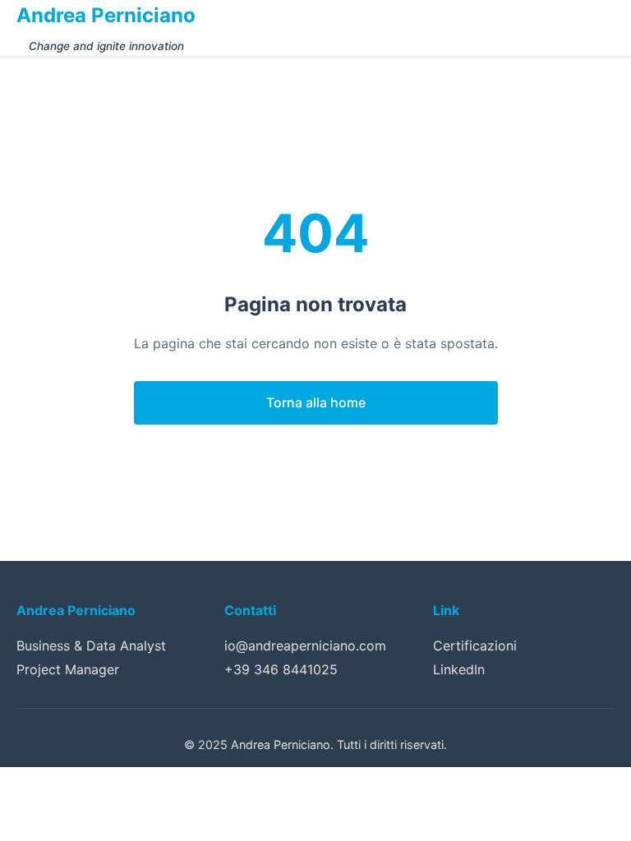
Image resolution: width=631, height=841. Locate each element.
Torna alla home (316, 402)
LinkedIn (459, 669)
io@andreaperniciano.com (305, 645)
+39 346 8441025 (281, 669)
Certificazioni (475, 645)
